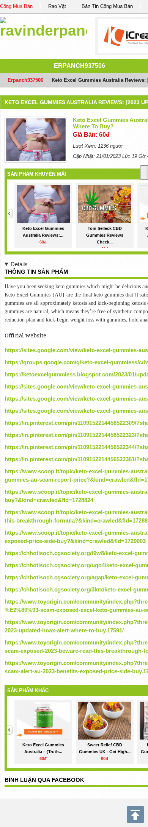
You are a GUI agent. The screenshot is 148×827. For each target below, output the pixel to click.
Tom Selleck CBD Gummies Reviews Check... (104, 235)
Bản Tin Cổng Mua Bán (107, 6)
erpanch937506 (79, 65)
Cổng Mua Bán (16, 6)
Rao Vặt (57, 6)
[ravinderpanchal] (43, 26)
